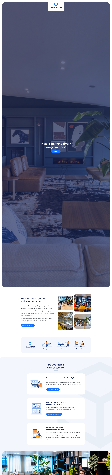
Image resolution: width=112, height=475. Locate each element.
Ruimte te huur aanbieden (53, 414)
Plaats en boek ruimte (27, 325)
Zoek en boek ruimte (52, 389)
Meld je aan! (55, 151)
